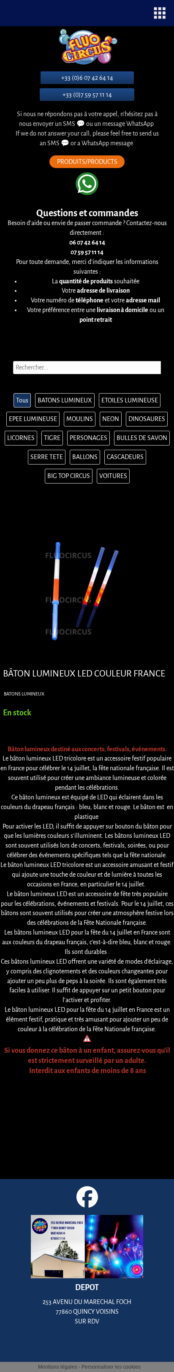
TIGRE (52, 438)
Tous (22, 400)
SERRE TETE (46, 457)
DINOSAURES (146, 419)
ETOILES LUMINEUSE (129, 400)
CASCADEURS (125, 457)
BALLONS (85, 457)
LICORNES (21, 438)
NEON (110, 419)
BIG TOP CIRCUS (68, 476)
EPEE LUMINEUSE (33, 419)
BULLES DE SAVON (142, 438)
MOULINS (79, 419)
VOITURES (113, 476)
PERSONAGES (88, 438)
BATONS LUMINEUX (65, 400)
